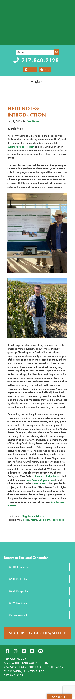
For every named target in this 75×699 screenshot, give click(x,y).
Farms (34, 520)
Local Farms (45, 520)
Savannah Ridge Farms (47, 476)
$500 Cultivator (18, 579)
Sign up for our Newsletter (37, 633)
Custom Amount (18, 615)
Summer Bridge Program (21, 146)
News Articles (36, 516)
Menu (40, 81)
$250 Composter (18, 591)
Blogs (26, 520)
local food (58, 520)
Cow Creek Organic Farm (41, 480)
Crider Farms (39, 483)
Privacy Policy (15, 659)
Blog (24, 516)
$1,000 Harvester (19, 567)
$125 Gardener (18, 603)
